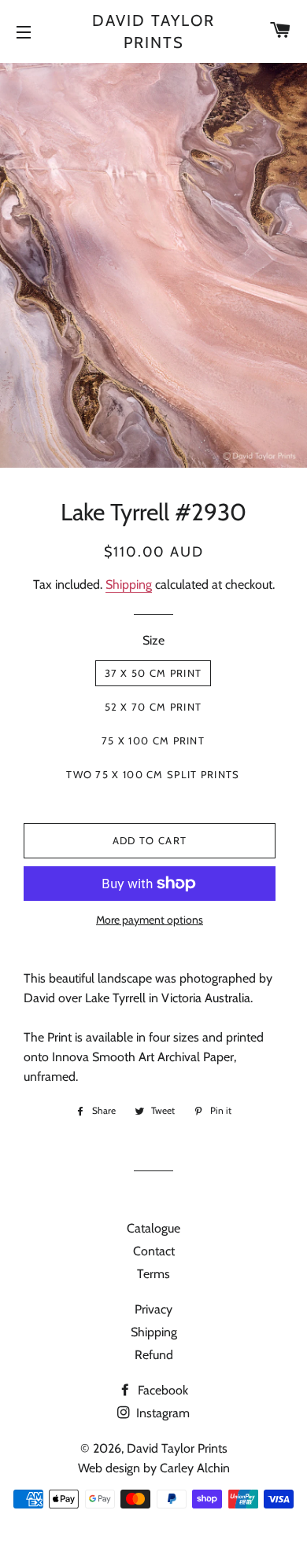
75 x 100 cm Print (153, 740)
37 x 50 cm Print (153, 673)
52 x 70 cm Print (153, 706)
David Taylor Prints (153, 31)
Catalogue (153, 1228)
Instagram (161, 1413)
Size (153, 640)
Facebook (161, 1390)
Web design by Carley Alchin (154, 1468)
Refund (154, 1354)
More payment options (149, 920)
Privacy (153, 1309)
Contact (154, 1251)
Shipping (128, 584)
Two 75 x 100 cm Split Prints (152, 774)
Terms (153, 1273)
